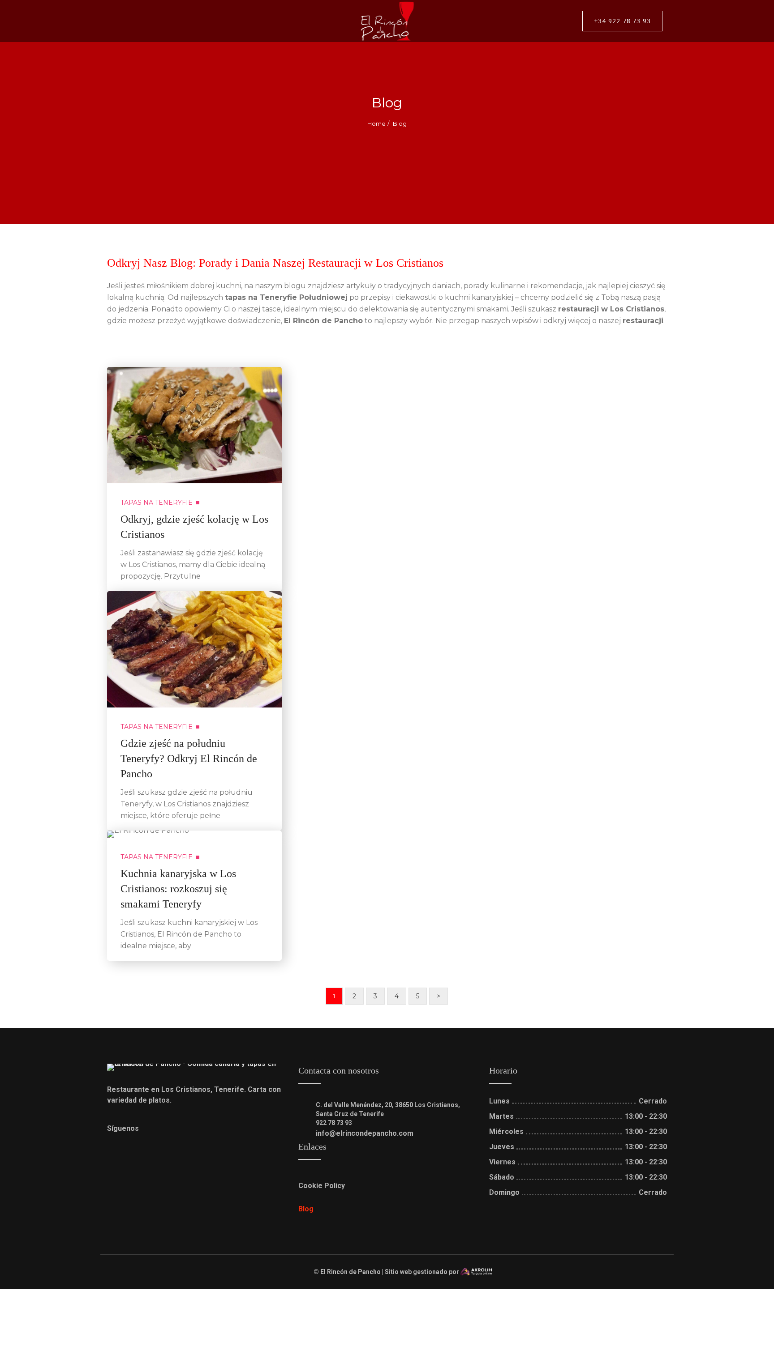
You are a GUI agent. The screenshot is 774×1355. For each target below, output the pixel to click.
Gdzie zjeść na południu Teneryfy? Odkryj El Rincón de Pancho (188, 758)
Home (376, 123)
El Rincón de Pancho (350, 1271)
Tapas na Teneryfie (156, 503)
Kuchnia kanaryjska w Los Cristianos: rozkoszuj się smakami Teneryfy (178, 889)
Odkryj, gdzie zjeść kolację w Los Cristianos (194, 526)
